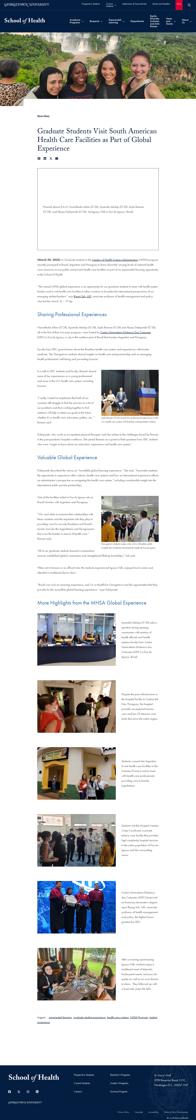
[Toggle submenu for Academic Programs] (82, 21)
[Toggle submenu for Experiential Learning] (123, 21)
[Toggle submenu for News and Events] (174, 21)
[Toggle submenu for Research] (101, 21)
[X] (51, 158)
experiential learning (60, 1017)
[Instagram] (28, 1092)
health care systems (118, 1017)
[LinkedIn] (45, 158)
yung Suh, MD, (83, 296)
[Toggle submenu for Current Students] (115, 5)
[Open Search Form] (189, 5)
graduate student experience (89, 1017)
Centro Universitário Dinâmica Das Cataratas (125, 332)
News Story (43, 115)
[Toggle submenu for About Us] (190, 21)
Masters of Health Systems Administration (115, 260)
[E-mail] (57, 158)
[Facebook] (39, 158)
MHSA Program (139, 1017)
